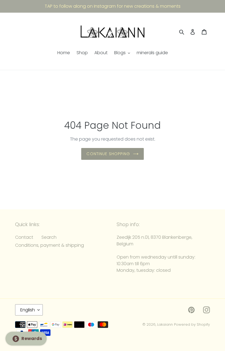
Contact (24, 237)
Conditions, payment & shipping (49, 245)
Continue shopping (108, 154)
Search (49, 237)
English (27, 310)
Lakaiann (165, 324)
